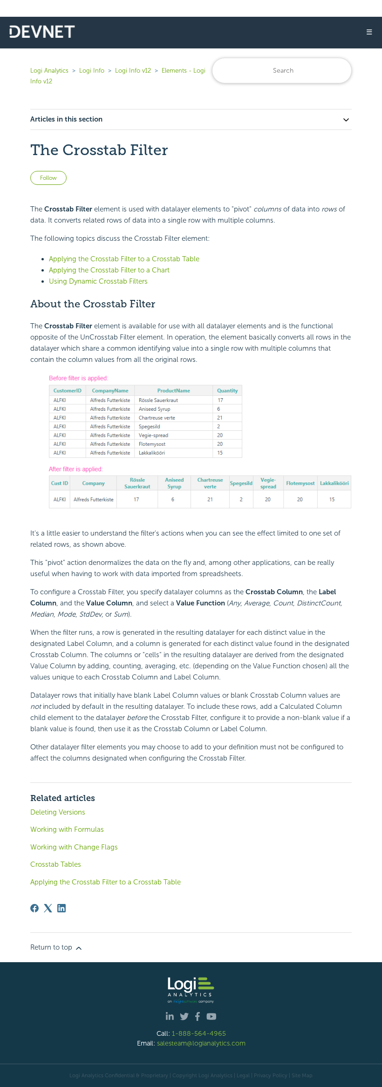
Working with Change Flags (74, 847)
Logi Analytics (49, 70)
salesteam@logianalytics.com (201, 1043)
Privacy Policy (270, 1075)
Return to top (52, 947)
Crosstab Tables (55, 864)
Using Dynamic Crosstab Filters (98, 281)
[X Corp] (48, 908)
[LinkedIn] (61, 908)
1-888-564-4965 (199, 1033)
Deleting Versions (57, 812)
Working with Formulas (67, 829)
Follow (48, 178)
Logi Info (91, 70)
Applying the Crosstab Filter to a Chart (109, 270)
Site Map (302, 1075)
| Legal (242, 1075)
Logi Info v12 (133, 70)
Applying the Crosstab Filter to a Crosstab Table (124, 259)
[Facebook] (34, 908)
